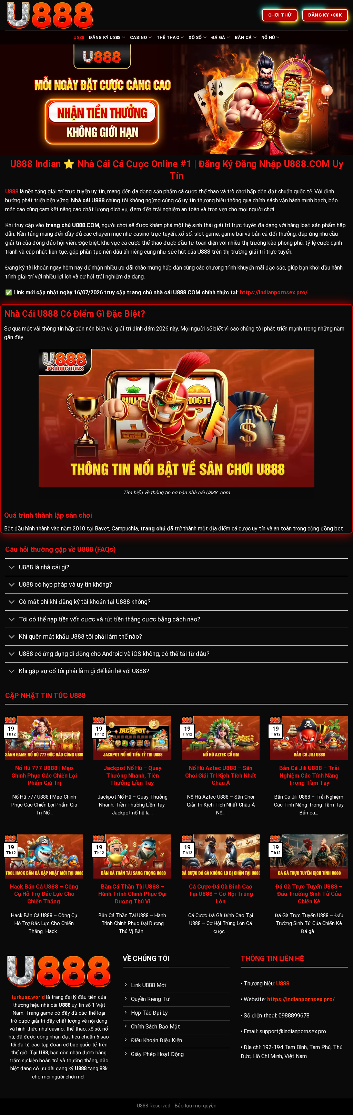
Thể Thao (168, 37)
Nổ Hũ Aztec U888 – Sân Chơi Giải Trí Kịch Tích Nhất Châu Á (220, 775)
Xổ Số (195, 37)
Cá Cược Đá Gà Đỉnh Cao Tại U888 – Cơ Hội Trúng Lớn (221, 894)
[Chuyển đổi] (12, 568)
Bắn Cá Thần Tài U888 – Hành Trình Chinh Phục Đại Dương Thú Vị (132, 894)
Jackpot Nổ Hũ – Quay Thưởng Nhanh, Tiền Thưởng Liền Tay (132, 775)
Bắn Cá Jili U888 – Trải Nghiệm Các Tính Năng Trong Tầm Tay (309, 775)
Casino (138, 37)
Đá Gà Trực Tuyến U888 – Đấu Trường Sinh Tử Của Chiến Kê (308, 894)
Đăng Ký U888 (104, 37)
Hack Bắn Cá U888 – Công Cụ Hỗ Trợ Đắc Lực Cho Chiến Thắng (44, 894)
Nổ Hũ (268, 37)
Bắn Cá (243, 37)
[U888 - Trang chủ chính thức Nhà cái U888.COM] (51, 15)
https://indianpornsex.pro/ (273, 292)
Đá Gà (218, 37)
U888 (78, 37)
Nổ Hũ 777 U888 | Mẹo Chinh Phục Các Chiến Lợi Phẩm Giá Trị (44, 775)
